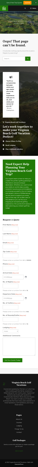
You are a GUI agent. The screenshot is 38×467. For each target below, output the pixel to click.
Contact (19, 432)
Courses (19, 422)
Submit (27, 3)
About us (19, 419)
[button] (25, 8)
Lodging (19, 426)
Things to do (19, 429)
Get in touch (19, 451)
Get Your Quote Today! (12, 360)
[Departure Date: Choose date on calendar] (26, 298)
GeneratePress (19, 464)
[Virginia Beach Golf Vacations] (4, 8)
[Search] (27, 59)
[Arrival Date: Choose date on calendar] (26, 277)
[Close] (36, 3)
